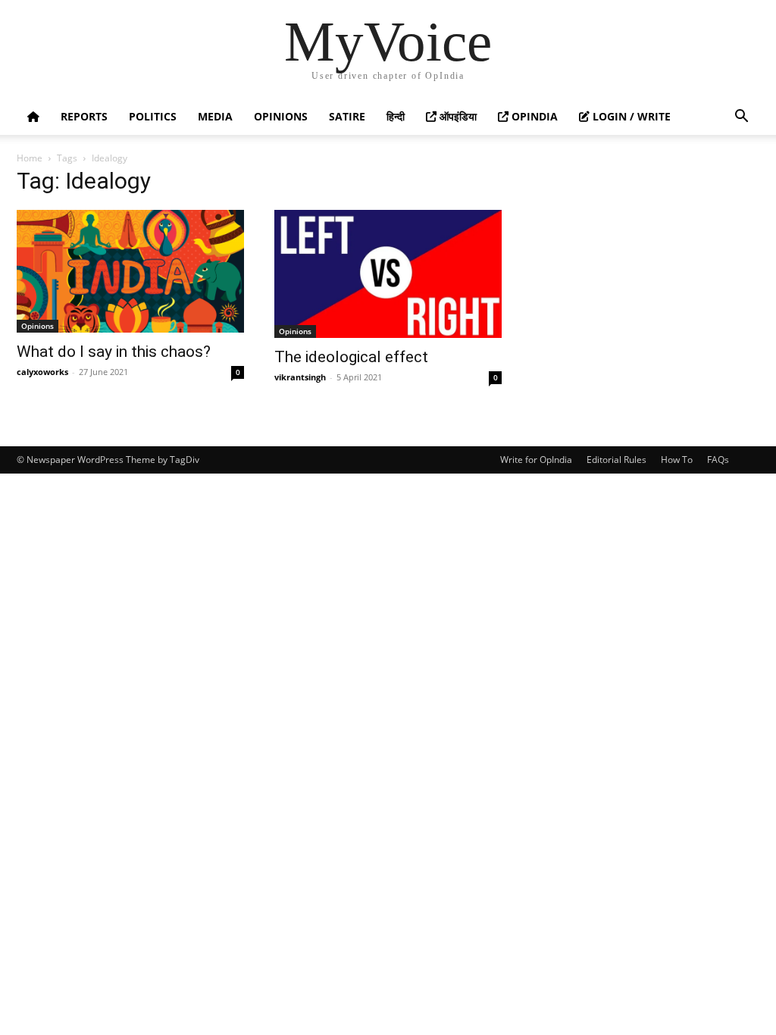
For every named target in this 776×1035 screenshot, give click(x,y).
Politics (153, 116)
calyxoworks (42, 371)
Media (215, 116)
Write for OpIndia (536, 459)
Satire (347, 116)
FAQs (718, 459)
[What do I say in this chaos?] (130, 271)
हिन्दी (395, 116)
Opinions (281, 116)
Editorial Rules (616, 459)
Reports (84, 116)
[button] (741, 118)
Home (29, 158)
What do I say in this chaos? (114, 351)
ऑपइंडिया (456, 116)
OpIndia (533, 116)
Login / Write (630, 116)
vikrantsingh (300, 377)
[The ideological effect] (388, 274)
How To (677, 459)
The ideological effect (351, 357)
